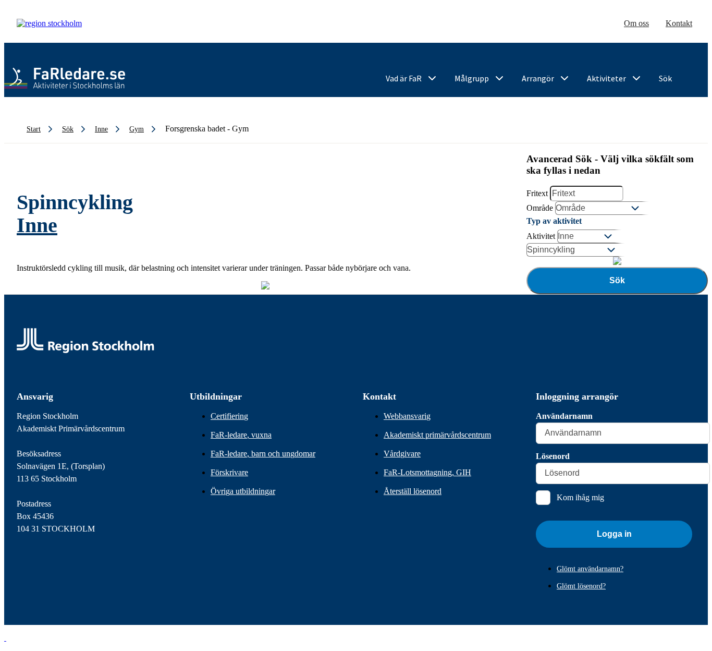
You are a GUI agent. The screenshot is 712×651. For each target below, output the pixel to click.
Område (539, 207)
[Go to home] (64, 78)
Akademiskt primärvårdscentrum (437, 434)
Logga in (614, 533)
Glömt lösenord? (581, 586)
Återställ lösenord (412, 491)
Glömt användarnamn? (590, 569)
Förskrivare (229, 472)
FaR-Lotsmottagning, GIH (427, 472)
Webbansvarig (407, 416)
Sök (617, 280)
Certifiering (229, 416)
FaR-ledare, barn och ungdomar (263, 453)
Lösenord (553, 456)
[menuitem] (412, 78)
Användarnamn (564, 416)
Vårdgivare (402, 453)
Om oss (636, 23)
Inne (37, 225)
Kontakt (679, 23)
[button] (5, 637)
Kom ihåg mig (580, 497)
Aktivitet (540, 236)
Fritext (537, 193)
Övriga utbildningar (243, 491)
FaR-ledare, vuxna (241, 434)
